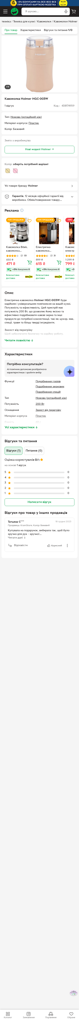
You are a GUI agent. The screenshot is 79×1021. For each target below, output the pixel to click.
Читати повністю (19, 340)
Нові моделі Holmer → (39, 149)
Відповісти (21, 545)
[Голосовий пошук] (66, 11)
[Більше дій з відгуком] (67, 545)
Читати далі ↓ (17, 538)
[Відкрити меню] (5, 11)
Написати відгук (39, 502)
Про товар (11, 30)
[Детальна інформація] (21, 210)
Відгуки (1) (13, 450)
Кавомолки (44, 21)
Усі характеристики (21, 427)
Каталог (8, 1018)
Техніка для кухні (24, 21)
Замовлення (29, 1018)
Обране (71, 1018)
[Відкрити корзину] (73, 11)
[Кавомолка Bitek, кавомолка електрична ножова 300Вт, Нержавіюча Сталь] (19, 231)
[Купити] (29, 262)
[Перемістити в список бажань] (29, 221)
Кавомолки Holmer (65, 21)
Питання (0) (34, 450)
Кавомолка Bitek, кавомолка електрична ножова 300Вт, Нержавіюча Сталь (18, 249)
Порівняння (50, 1018)
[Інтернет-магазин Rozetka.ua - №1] (14, 11)
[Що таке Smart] (29, 276)
